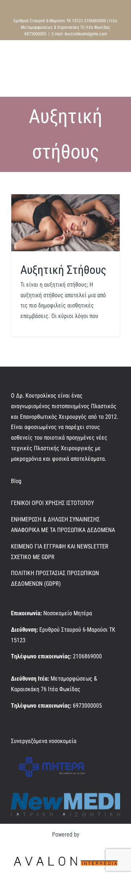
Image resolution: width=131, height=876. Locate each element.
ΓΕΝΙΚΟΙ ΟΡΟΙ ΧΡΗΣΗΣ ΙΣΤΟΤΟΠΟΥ (52, 503)
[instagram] (25, 727)
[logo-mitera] (52, 754)
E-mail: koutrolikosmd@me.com (79, 34)
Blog (16, 481)
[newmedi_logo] (65, 795)
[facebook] (13, 727)
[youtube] (36, 727)
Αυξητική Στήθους (63, 270)
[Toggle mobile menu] (117, 85)
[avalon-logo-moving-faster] (66, 855)
